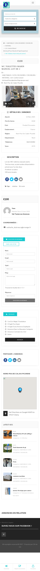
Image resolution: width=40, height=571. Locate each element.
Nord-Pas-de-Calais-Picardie (13, 83)
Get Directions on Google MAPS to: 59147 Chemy (22, 413)
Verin (14, 462)
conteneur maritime (19, 476)
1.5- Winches (23, 438)
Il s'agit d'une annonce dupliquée (18, 326)
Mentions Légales (7, 522)
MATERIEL (8, 46)
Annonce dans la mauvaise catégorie (20, 329)
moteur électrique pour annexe (22, 490)
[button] (20, 390)
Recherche (21, 28)
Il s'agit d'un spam (13, 324)
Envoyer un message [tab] (15, 239)
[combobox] (20, 23)
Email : (7, 258)
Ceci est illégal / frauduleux (16, 321)
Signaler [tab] (11, 314)
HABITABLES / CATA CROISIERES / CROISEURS (20, 43)
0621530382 (31, 142)
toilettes (14, 186)
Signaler (20, 339)
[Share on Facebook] (7, 179)
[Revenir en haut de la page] (33, 557)
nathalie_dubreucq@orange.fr (19, 227)
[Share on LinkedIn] (16, 179)
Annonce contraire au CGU (16, 332)
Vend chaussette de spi (19, 447)
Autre (9, 334)
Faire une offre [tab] (11, 244)
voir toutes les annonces (21, 214)
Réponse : (8, 292)
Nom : (7, 250)
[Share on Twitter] (12, 179)
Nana (13, 208)
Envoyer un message (20, 300)
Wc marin (22, 186)
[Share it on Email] (21, 179)
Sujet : (7, 265)
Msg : (7, 273)
